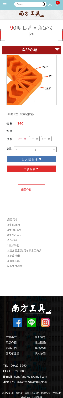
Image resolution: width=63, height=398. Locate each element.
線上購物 (40, 342)
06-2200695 (15, 371)
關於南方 (11, 337)
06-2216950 (15, 365)
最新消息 (40, 337)
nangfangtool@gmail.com (25, 376)
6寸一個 (46, 138)
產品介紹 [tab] (26, 189)
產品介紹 (11, 342)
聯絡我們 (11, 348)
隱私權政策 (12, 353)
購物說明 (40, 348)
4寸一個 (34, 138)
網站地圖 (40, 353)
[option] (31, 80)
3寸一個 (22, 138)
